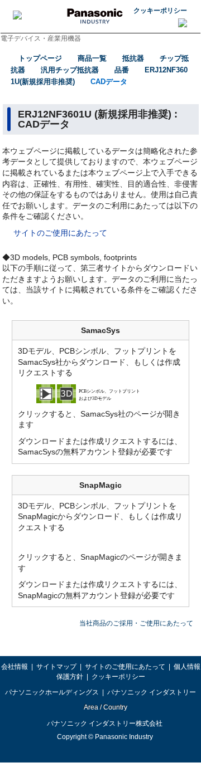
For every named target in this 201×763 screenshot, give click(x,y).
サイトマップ (56, 667)
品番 (121, 70)
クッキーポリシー (160, 10)
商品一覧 (92, 58)
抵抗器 (133, 58)
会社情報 (14, 667)
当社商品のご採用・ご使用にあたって (136, 623)
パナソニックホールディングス (52, 692)
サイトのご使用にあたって (60, 232)
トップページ (40, 58)
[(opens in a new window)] (100, 393)
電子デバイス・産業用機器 (41, 38)
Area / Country (105, 707)
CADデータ (108, 81)
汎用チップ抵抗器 (70, 70)
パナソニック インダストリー (151, 692)
